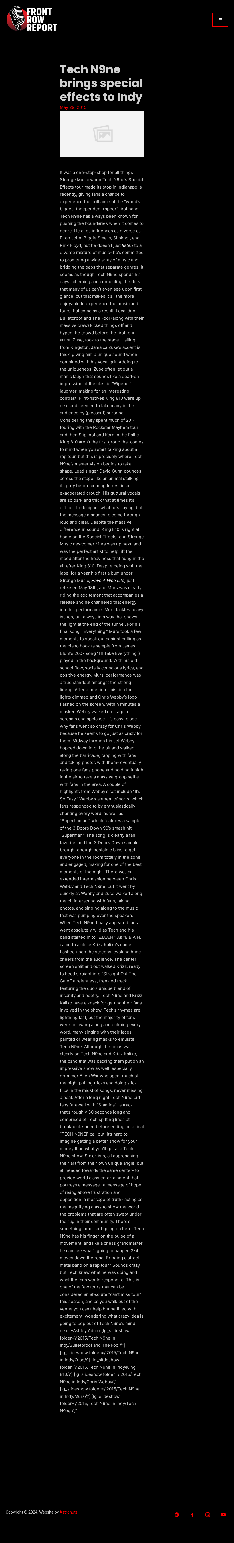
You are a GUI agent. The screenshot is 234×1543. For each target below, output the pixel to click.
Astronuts (69, 1512)
